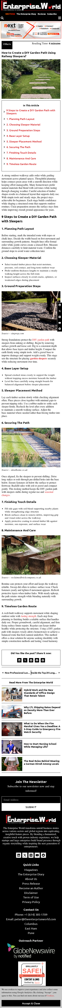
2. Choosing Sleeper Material (24, 124)
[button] (19, 660)
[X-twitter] (59, 311)
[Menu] (59, 18)
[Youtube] (59, 322)
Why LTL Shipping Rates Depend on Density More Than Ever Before (42, 710)
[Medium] (59, 316)
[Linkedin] (59, 305)
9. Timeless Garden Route (22, 163)
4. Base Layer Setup (18, 135)
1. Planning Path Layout (21, 118)
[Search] (2, 18)
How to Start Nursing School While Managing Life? (40, 745)
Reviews (42, 13)
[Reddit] (59, 328)
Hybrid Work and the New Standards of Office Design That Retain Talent (39, 692)
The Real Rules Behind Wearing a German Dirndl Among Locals (41, 762)
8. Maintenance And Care (22, 158)
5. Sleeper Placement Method (24, 141)
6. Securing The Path (19, 146)
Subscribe (52, 13)
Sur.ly (37, 982)
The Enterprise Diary (26, 13)
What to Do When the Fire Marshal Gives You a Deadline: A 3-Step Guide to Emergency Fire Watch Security (42, 727)
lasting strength (28, 616)
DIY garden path (40, 339)
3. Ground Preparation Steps (24, 130)
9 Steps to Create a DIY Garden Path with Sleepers (30, 112)
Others (7, 44)
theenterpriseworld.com (31, 976)
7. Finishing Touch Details (22, 152)
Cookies (50, 995)
